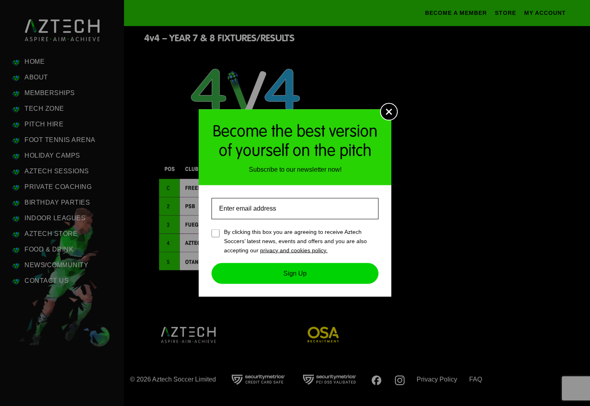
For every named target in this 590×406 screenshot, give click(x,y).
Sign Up (295, 273)
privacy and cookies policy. (294, 250)
